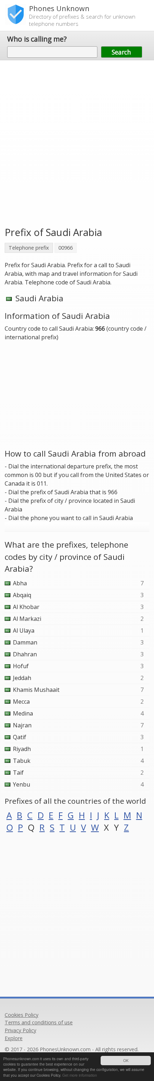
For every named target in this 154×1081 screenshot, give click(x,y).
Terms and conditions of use (39, 1022)
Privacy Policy (20, 1030)
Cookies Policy (21, 1014)
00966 (65, 247)
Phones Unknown (59, 8)
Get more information (79, 1075)
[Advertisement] (77, 142)
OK (126, 1060)
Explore (14, 1038)
